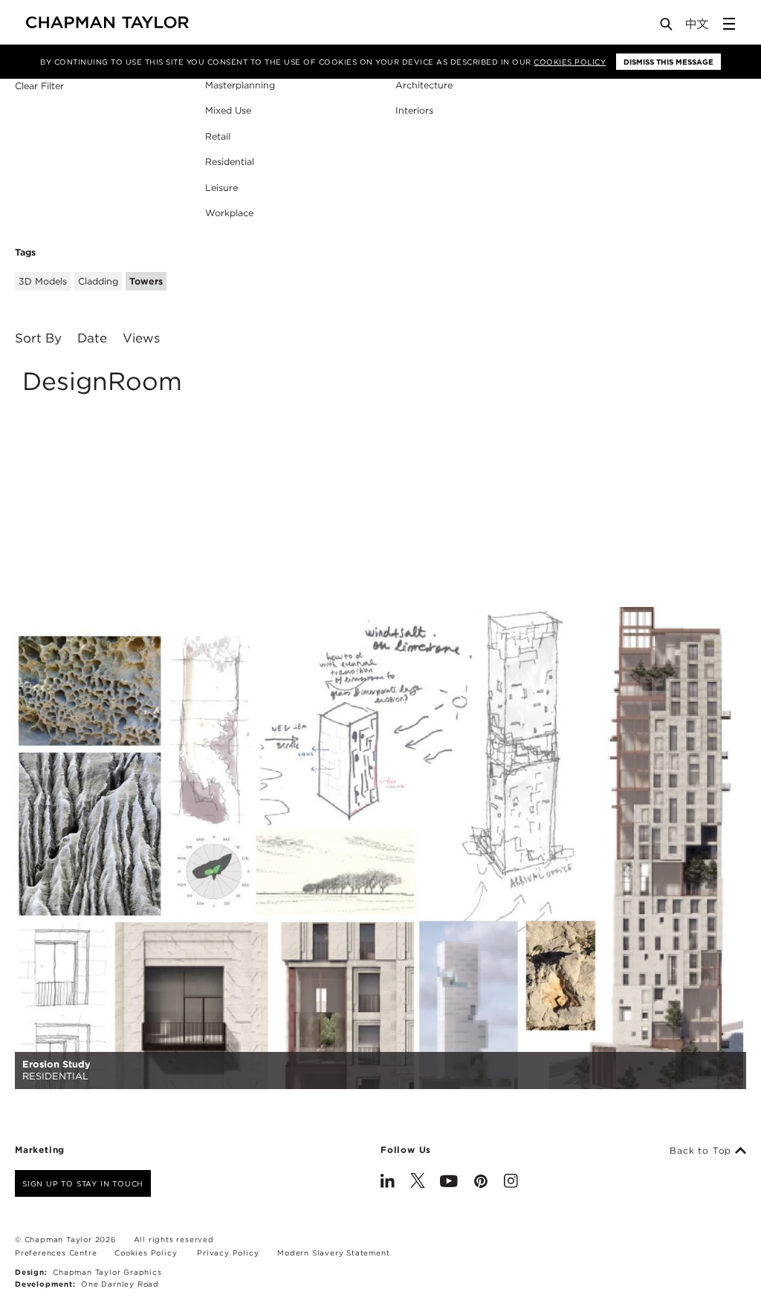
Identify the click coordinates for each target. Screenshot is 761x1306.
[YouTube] (449, 1183)
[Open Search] (667, 27)
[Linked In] (387, 1183)
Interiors (414, 110)
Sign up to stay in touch (82, 1183)
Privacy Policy (228, 1252)
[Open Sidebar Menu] (729, 24)
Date (92, 338)
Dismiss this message (668, 61)
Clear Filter (39, 86)
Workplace (229, 212)
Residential (229, 161)
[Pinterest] (480, 1183)
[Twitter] (417, 1183)
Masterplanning (240, 85)
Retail (217, 136)
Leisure (221, 187)
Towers (146, 281)
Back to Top (702, 1151)
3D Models (43, 281)
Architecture (424, 85)
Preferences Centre (56, 1252)
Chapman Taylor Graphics (107, 1271)
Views (141, 338)
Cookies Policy (570, 61)
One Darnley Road (120, 1283)
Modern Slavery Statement (333, 1252)
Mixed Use (228, 110)
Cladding (98, 281)
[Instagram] (511, 1183)
